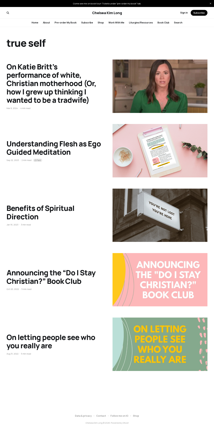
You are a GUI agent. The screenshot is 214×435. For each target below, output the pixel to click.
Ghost (126, 422)
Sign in (184, 12)
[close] (210, 3)
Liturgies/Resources (141, 22)
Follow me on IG (119, 415)
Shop (101, 22)
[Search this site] (8, 13)
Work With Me (116, 22)
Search (178, 22)
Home (35, 22)
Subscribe (87, 22)
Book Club (163, 22)
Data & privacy (83, 415)
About (46, 22)
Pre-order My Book (66, 22)
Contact (101, 415)
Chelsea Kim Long (107, 13)
